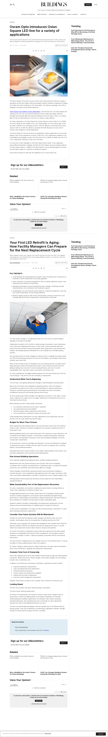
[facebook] (33, 50)
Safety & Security (73, 14)
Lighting (12, 22)
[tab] (14, 209)
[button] (11, 5)
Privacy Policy (48, 733)
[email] (44, 50)
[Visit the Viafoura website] (64, 216)
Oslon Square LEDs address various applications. (25, 111)
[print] (67, 50)
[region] (39, 212)
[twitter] (38, 50)
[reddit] (41, 50)
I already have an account (38, 228)
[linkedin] (36, 50)
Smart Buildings (42, 14)
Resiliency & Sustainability (57, 14)
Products (83, 14)
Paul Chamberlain (15, 262)
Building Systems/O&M (28, 14)
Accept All (100, 734)
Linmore (46, 630)
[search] (14, 5)
